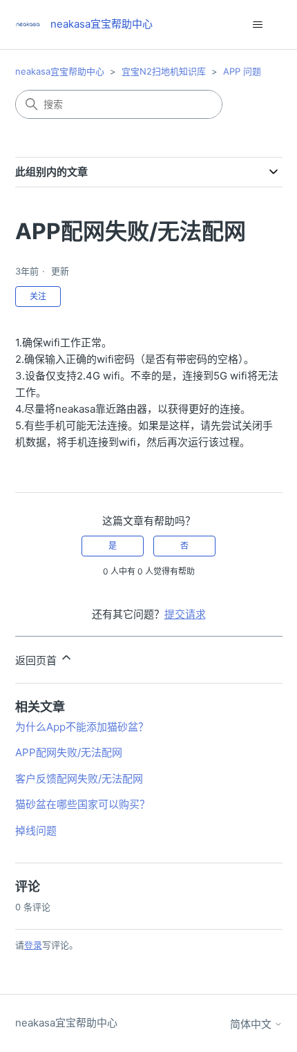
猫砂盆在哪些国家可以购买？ (82, 804)
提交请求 (185, 614)
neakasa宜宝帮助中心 (59, 71)
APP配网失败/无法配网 (68, 752)
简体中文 (252, 1024)
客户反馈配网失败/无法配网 (79, 778)
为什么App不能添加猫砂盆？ (81, 726)
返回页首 (37, 660)
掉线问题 (36, 830)
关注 (38, 296)
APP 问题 (242, 71)
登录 (33, 944)
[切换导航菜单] (257, 25)
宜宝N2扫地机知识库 (164, 71)
